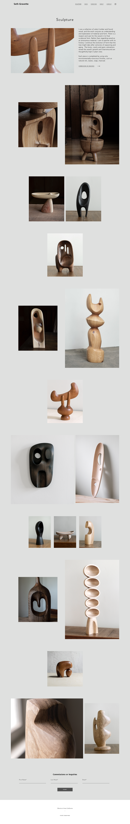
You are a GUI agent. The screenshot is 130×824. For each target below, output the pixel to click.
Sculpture (78, 4)
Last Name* (54, 779)
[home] (21, 4)
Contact (109, 4)
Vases (86, 4)
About (102, 4)
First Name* (23, 779)
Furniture (94, 4)
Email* (84, 779)
